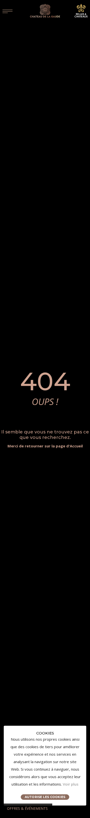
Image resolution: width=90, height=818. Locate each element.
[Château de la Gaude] (45, 10)
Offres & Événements (27, 808)
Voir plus (70, 784)
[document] (45, 765)
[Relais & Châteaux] (81, 10)
